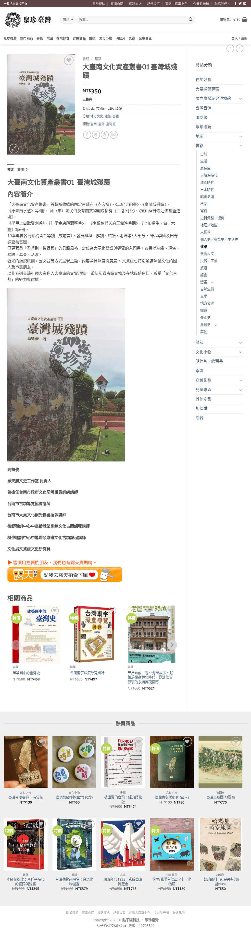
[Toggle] (241, 99)
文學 (203, 296)
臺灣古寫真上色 (176, 3)
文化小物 (105, 38)
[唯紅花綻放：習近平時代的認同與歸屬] (26, 844)
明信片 (121, 38)
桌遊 (132, 38)
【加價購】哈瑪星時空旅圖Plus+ (220, 881)
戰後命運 (207, 196)
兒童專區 (145, 38)
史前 (203, 154)
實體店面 (117, 3)
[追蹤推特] (240, 3)
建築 (203, 246)
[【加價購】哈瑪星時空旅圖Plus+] (220, 844)
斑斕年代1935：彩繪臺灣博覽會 (123, 881)
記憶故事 (153, 3)
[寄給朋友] (114, 135)
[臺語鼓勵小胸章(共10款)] (74, 762)
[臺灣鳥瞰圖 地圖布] (220, 762)
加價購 (201, 408)
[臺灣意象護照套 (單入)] (172, 762)
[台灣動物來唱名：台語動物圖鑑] (74, 844)
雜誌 (199, 342)
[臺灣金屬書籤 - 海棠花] (26, 762)
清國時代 (207, 182)
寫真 (203, 210)
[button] (233, 19)
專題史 (205, 324)
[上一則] (239, 48)
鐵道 (92, 38)
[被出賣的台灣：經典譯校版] (123, 762)
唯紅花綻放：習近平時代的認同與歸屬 (25, 881)
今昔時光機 (201, 3)
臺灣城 (111, 124)
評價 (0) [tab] (23, 169)
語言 (203, 275)
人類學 (205, 232)
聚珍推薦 (10, 38)
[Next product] (230, 48)
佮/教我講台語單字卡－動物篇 (171, 881)
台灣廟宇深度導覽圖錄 (87, 673)
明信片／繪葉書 (209, 361)
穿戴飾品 (79, 38)
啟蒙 (203, 203)
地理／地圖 (208, 225)
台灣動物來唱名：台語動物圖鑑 (74, 881)
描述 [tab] (10, 169)
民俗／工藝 (208, 260)
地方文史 (207, 303)
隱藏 (199, 418)
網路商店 (135, 3)
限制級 (201, 117)
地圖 (50, 38)
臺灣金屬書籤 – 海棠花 (25, 797)
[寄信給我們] (244, 3)
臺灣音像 (203, 108)
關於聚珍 (98, 3)
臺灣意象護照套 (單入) (172, 797)
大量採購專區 (207, 89)
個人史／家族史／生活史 (219, 239)
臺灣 (101, 124)
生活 (203, 161)
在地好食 (62, 38)
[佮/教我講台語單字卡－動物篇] (172, 844)
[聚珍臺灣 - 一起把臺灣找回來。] (28, 19)
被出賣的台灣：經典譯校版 (123, 799)
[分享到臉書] (87, 135)
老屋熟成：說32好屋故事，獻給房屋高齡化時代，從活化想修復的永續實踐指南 (150, 677)
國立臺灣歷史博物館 (213, 98)
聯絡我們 (220, 3)
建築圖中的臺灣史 (26, 673)
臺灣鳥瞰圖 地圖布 (220, 797)
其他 (203, 331)
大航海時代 (208, 175)
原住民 (205, 168)
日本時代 (207, 189)
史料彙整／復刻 (212, 218)
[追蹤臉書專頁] (235, 3)
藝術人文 (207, 253)
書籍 (40, 38)
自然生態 (207, 289)
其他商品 (203, 399)
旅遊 (203, 267)
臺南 (93, 124)
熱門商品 (26, 38)
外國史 (205, 317)
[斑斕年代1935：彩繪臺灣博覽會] (123, 844)
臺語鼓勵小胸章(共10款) (74, 797)
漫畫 (203, 282)
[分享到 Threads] (105, 135)
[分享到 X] (96, 135)
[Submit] (191, 20)
